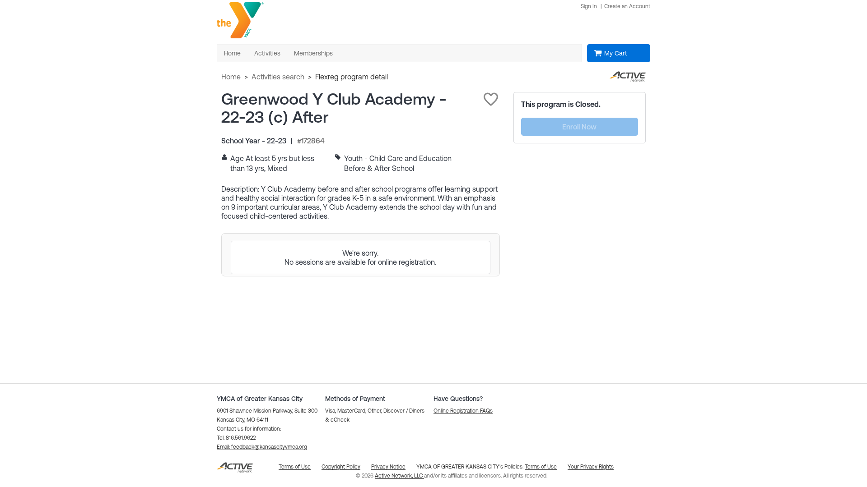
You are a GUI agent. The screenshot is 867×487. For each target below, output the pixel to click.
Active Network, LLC (399, 476)
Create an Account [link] (627, 6)
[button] (491, 99)
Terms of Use (541, 467)
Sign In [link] (589, 6)
